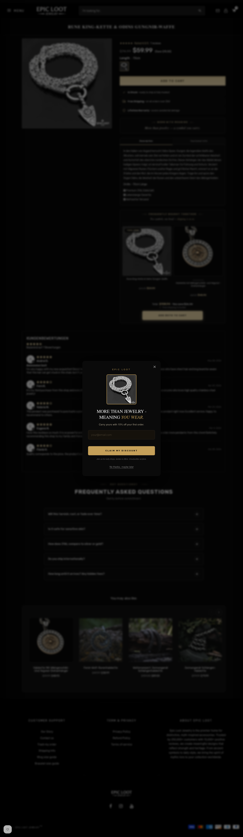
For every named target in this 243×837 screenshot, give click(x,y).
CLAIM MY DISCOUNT (121, 450)
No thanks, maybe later (122, 466)
